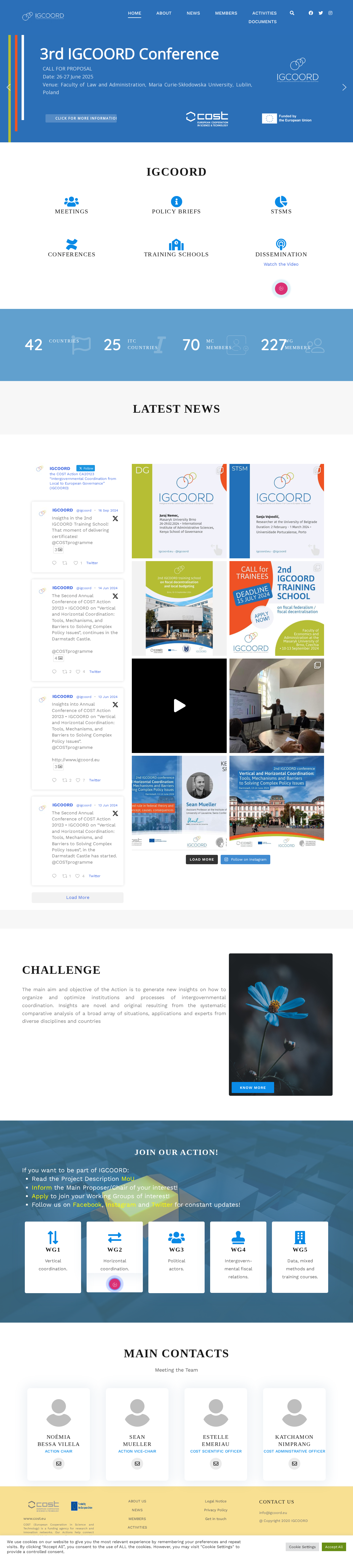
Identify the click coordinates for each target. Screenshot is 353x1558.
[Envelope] (59, 1464)
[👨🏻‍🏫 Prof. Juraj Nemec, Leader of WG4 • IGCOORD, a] (179, 511)
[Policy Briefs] (176, 201)
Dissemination (281, 254)
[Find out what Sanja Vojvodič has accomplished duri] (276, 511)
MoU (128, 1178)
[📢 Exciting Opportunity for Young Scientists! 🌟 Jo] (276, 608)
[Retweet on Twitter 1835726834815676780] (66, 563)
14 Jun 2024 (107, 588)
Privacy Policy (216, 1510)
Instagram (121, 1204)
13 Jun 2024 (107, 697)
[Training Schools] (176, 244)
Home (134, 13)
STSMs (281, 211)
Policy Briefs (176, 211)
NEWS (193, 13)
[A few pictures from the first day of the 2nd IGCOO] (276, 706)
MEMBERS (226, 13)
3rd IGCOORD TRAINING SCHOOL (181, 51)
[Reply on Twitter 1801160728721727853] (55, 780)
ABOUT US (137, 1501)
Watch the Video (281, 264)
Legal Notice (216, 1501)
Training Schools (176, 254)
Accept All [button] (334, 1547)
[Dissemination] (281, 244)
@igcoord (84, 510)
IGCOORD (62, 510)
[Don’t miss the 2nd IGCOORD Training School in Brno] (179, 608)
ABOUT (164, 13)
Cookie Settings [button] (302, 1547)
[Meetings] (71, 201)
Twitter (161, 1204)
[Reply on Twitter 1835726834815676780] (55, 563)
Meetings (72, 211)
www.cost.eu (34, 1518)
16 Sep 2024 (108, 510)
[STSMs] (281, 201)
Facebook (87, 1204)
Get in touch (215, 1519)
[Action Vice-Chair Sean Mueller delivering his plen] (179, 706)
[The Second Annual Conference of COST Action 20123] (179, 803)
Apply (40, 1196)
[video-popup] (281, 288)
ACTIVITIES (264, 13)
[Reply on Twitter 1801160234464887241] (55, 877)
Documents (262, 21)
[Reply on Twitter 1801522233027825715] (55, 672)
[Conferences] (71, 244)
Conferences (72, 254)
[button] (8, 87)
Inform (42, 1187)
